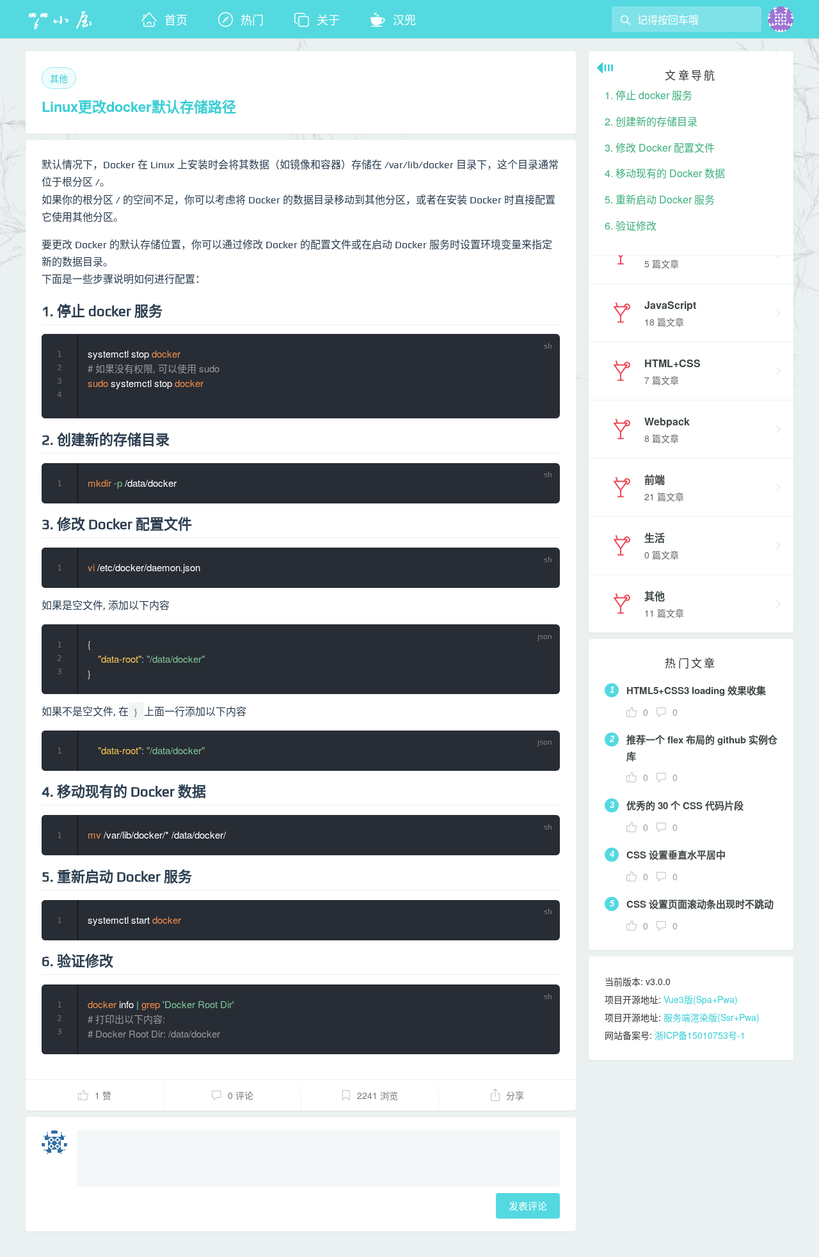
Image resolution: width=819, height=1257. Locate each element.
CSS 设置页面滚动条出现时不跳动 (700, 904)
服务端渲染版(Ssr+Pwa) (711, 1017)
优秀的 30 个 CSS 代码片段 (684, 805)
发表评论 (528, 1205)
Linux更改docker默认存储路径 (139, 106)
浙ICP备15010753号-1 (700, 1035)
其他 (59, 78)
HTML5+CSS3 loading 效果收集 (696, 690)
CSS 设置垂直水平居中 (676, 855)
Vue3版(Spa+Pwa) (701, 999)
